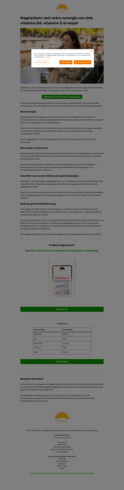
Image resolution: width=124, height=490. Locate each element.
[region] (62, 58)
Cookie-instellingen (41, 62)
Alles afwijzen (66, 62)
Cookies (48, 57)
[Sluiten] (91, 51)
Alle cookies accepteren (82, 62)
